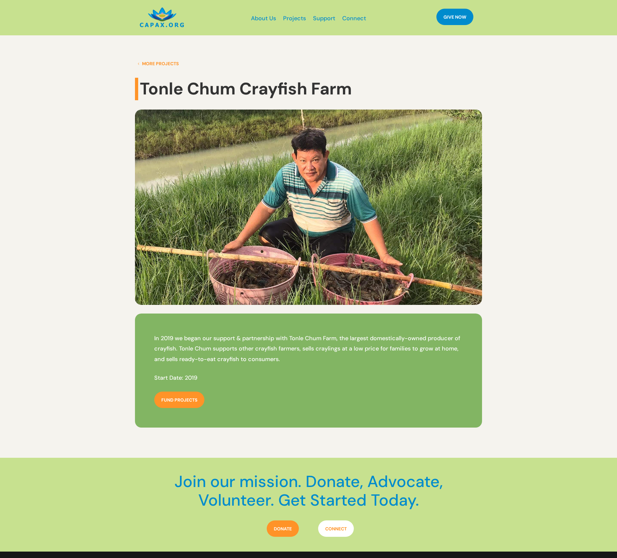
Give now (454, 17)
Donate (283, 529)
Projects (294, 19)
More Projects (160, 63)
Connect (354, 19)
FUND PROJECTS (179, 400)
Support (324, 19)
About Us (263, 19)
